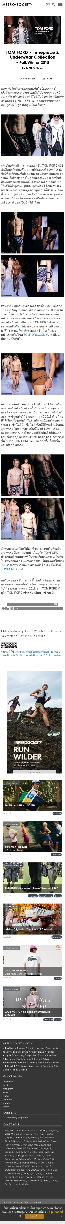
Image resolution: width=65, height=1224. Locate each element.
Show (47, 1155)
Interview (10, 1148)
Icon (42, 1055)
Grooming (19, 1055)
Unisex (8, 1137)
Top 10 (15, 1069)
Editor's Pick (50, 1159)
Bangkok (46, 1148)
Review (25, 1137)
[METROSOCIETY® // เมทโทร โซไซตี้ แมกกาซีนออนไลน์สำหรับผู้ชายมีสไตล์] (17, 4)
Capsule (57, 813)
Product (9, 1177)
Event (28, 1177)
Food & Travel (33, 1059)
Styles (41, 1162)
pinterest (7, 1099)
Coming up (21, 1155)
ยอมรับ (34, 1216)
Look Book (20, 1152)
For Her (50, 1051)
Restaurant (11, 1162)
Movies (32, 1152)
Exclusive (22, 1066)
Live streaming (20, 1051)
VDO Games (12, 1134)
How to (19, 1059)
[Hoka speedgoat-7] (34, 725)
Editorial (10, 1066)
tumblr (6, 1106)
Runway (21, 1048)
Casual (38, 1159)
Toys (40, 1062)
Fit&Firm (16, 1173)
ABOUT (7, 1202)
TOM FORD (25, 635)
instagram (8, 1088)
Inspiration (32, 1055)
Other (50, 1134)
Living (54, 1180)
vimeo (6, 1092)
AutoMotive (22, 1184)
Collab (58, 896)
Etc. (42, 1137)
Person (14, 1130)
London (41, 1130)
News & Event (52, 1062)
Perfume (9, 1184)
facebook (8, 1081)
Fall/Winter (8, 635)
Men (18, 1166)
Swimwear (26, 1134)
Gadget (32, 1180)
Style (8, 1055)
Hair (30, 1144)
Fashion (9, 1048)
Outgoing (52, 1130)
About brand (37, 1051)
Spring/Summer (46, 896)
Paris (40, 1152)
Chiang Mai (30, 1141)
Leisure (9, 1059)
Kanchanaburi (27, 1130)
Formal (16, 1144)
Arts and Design (35, 1169)
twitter (6, 1095)
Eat (6, 1130)
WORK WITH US (38, 1202)
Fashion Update (20, 631)
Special (21, 1148)
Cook (42, 1134)
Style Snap (52, 1055)
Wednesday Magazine (16, 1117)
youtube (7, 1103)
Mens (40, 1155)
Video (24, 1069)
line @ (5, 1085)
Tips (32, 1173)
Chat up (49, 1152)
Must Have (34, 1066)
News (49, 1169)
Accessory (42, 1166)
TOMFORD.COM (34, 334)
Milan (16, 1137)
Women (17, 1141)
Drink (25, 1173)
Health (37, 1177)
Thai (35, 1134)
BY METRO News (32, 68)
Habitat (9, 1155)
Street (8, 1141)
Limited (9, 1152)
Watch (38, 631)
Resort (34, 1137)
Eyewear (10, 1159)
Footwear (33, 896)
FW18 (39, 635)
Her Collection (42, 1144)
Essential (47, 1066)
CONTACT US (21, 1202)
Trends (20, 1169)
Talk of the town (47, 1141)
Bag (52, 1166)
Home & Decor (27, 1062)
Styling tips (48, 1177)
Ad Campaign (24, 1159)
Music (32, 1155)
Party (8, 1144)
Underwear (54, 631)
